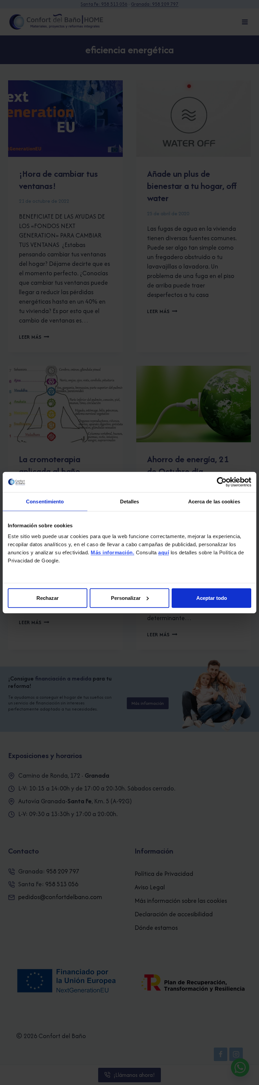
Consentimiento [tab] (45, 501)
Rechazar (47, 598)
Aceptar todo (211, 598)
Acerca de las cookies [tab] (214, 501)
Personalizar (126, 598)
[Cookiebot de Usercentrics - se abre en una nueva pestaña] (221, 482)
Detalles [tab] (129, 501)
